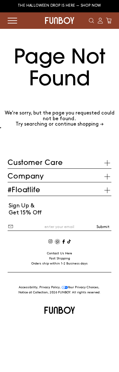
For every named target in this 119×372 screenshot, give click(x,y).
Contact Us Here (59, 253)
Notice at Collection (33, 292)
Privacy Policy (49, 287)
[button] (91, 20)
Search (59, 127)
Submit (102, 227)
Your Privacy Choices (83, 287)
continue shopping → (79, 124)
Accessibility (28, 287)
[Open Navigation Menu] (12, 20)
